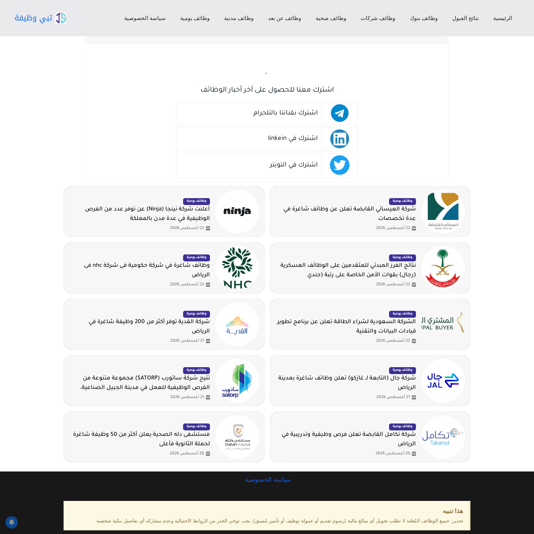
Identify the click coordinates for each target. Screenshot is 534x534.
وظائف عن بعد (284, 18)
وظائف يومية (195, 18)
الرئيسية (502, 18)
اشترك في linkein (293, 139)
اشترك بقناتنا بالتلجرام (286, 113)
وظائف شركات (378, 18)
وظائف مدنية (239, 18)
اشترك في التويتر (294, 165)
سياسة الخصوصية (145, 18)
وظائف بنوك (424, 18)
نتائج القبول (465, 18)
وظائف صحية (331, 18)
